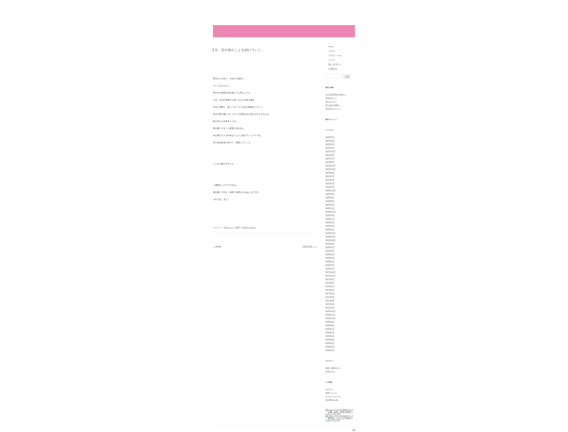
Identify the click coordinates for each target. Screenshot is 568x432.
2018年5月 (329, 254)
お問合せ (328, 31)
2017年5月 (329, 293)
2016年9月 (329, 322)
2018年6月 (329, 251)
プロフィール (272, 31)
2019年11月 (330, 212)
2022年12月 (330, 151)
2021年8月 (329, 172)
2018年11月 (330, 236)
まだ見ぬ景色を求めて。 (336, 94)
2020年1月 (329, 208)
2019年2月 (329, 226)
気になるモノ (308, 31)
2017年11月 (330, 275)
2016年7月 (329, 329)
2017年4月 (329, 297)
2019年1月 (329, 229)
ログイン (329, 389)
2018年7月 (329, 247)
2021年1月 (329, 187)
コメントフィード (333, 396)
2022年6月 (329, 162)
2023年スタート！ (333, 109)
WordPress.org (331, 400)
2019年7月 (329, 219)
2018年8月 (329, 243)
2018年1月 (329, 268)
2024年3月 (329, 141)
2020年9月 (329, 194)
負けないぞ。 (331, 101)
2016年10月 (330, 318)
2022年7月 (329, 158)
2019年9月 (329, 215)
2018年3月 (329, 261)
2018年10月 (330, 240)
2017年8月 (329, 283)
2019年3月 (329, 222)
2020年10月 (330, 190)
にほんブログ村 (332, 414)
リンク (290, 31)
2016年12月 (330, 311)
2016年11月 (330, 314)
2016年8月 (329, 325)
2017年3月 (329, 300)
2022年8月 (329, 155)
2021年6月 (329, 180)
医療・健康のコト (333, 368)
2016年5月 (329, 336)
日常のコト (228, 228)
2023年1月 (329, 148)
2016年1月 (329, 350)
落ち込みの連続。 (333, 105)
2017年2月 (329, 304)
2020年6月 (329, 201)
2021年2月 (329, 183)
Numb (217, 246)
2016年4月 (329, 339)
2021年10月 (330, 169)
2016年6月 (329, 332)
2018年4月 (329, 258)
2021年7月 (329, 176)
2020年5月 (329, 204)
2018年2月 (329, 265)
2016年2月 (329, 346)
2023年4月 (329, 144)
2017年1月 (329, 307)
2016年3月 (329, 343)
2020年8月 (329, 197)
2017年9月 (329, 279)
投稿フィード (331, 393)
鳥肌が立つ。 (331, 98)
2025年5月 (329, 137)
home (239, 31)
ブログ (254, 31)
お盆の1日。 (309, 246)
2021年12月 (330, 165)
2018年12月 (330, 233)
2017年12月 (330, 272)
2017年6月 (329, 290)
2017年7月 (329, 286)
